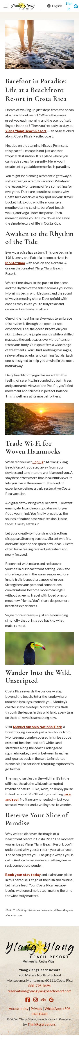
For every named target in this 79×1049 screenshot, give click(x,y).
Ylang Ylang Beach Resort (26, 131)
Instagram (35, 1000)
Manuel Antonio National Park (37, 727)
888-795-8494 (39, 985)
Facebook (27, 1000)
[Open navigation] (5, 6)
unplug (37, 462)
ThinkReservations (41, 1024)
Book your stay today (23, 874)
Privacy (36, 1008)
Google (51, 1000)
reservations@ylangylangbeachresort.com (39, 991)
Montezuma (15, 263)
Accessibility (18, 1008)
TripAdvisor (43, 1000)
